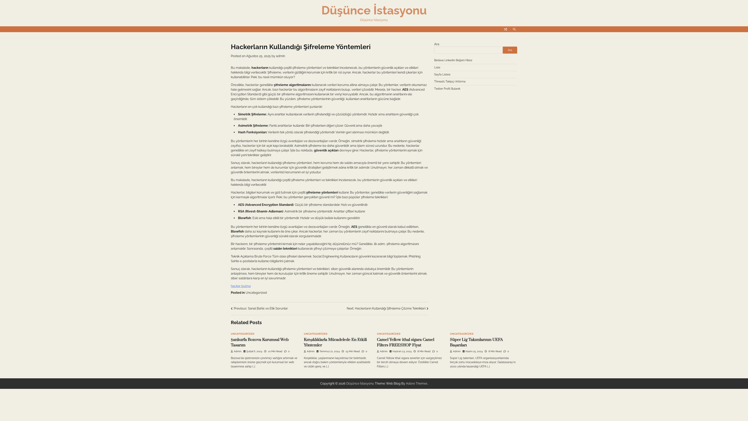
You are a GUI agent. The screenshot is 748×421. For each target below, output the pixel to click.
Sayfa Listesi (442, 74)
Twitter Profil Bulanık (447, 88)
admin (280, 56)
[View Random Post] (505, 29)
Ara (436, 44)
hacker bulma (241, 286)
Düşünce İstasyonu (374, 10)
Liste (437, 67)
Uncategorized (256, 293)
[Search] (514, 29)
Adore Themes (416, 383)
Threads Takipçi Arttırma (450, 81)
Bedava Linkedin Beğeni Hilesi (453, 60)
